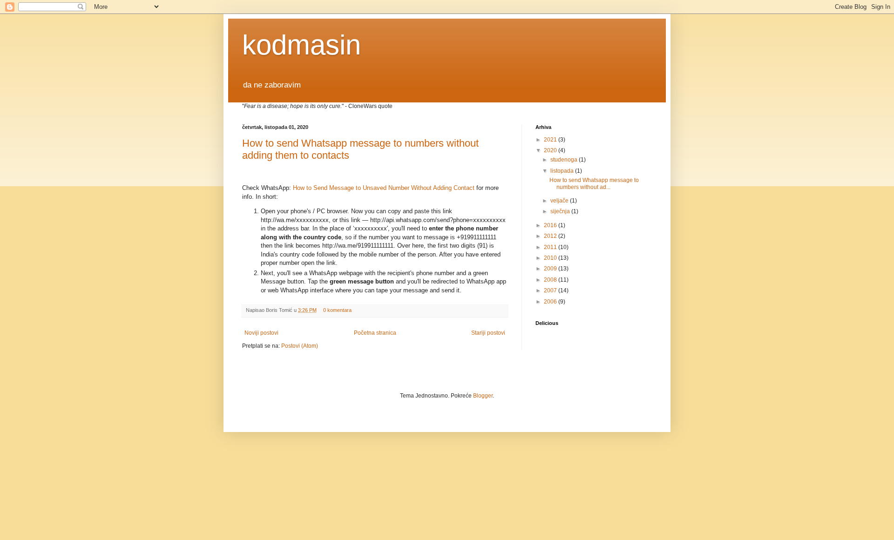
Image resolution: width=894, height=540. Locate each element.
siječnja (560, 211)
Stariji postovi (488, 333)
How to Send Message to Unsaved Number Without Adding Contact (383, 187)
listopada (562, 171)
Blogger (483, 395)
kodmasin (301, 45)
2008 (551, 280)
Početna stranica (375, 333)
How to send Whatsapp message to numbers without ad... (594, 183)
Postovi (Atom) (299, 346)
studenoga (564, 159)
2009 (551, 268)
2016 (551, 225)
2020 (551, 150)
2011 (551, 247)
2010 (551, 258)
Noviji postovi (261, 333)
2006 (551, 301)
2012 (551, 236)
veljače (560, 200)
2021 (551, 139)
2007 (551, 290)
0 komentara (337, 310)
